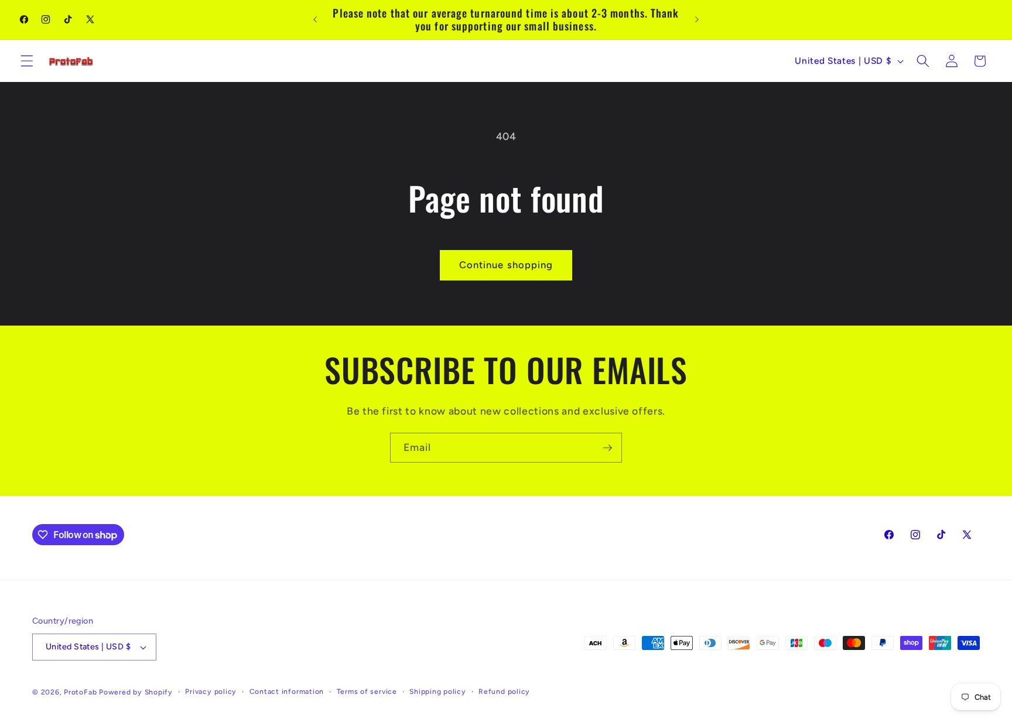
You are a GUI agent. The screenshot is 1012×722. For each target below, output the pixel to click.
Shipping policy (437, 691)
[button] (27, 61)
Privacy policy (211, 691)
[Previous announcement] (315, 20)
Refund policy (504, 691)
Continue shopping (506, 265)
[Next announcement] (697, 20)
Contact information (286, 691)
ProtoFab (80, 692)
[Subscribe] (607, 448)
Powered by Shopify (136, 692)
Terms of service (367, 691)
